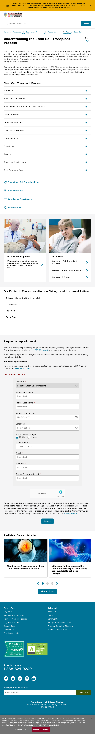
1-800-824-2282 (22, 368)
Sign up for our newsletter (16, 687)
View (42, 7)
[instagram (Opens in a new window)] (27, 678)
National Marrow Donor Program (67, 270)
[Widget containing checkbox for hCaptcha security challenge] (47, 493)
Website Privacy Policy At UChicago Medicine (42, 725)
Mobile (22, 437)
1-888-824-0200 (18, 667)
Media (50, 615)
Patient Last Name (24, 403)
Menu (87, 38)
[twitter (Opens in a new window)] (13, 678)
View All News (47, 591)
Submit (47, 521)
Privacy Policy (70, 513)
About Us (52, 612)
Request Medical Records (15, 619)
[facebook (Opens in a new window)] (6, 678)
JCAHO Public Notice (57, 630)
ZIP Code (20, 464)
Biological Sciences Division (60, 622)
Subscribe (83, 692)
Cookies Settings (22, 730)
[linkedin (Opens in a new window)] (20, 678)
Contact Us (9, 630)
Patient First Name (24, 392)
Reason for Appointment (27, 474)
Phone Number (23, 443)
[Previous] (39, 583)
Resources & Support (62, 277)
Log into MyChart (12, 622)
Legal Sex (20, 424)
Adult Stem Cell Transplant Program (64, 262)
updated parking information (56, 7)
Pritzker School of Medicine (60, 626)
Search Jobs (9, 626)
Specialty (20, 382)
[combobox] (17, 428)
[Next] (55, 583)
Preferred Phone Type (26, 434)
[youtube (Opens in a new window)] (34, 678)
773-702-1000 (47, 707)
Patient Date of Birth (25, 413)
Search (86, 24)
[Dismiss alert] (90, 5)
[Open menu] (89, 15)
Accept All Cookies (41, 730)
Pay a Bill (8, 612)
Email (18, 453)
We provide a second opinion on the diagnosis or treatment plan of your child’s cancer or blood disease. (23, 264)
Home (34, 437)
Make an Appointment (14, 615)
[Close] (91, 718)
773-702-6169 (41, 350)
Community (53, 619)
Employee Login (11, 633)
